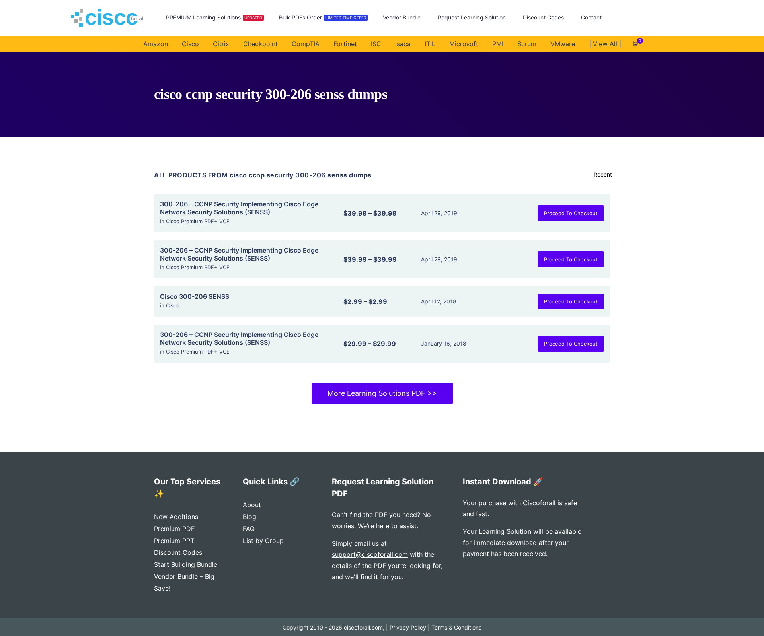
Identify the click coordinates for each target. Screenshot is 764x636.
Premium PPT (174, 541)
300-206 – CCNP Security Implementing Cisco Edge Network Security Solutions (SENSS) (239, 208)
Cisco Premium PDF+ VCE (198, 221)
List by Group (263, 541)
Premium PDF (174, 529)
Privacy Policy (408, 627)
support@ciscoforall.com (370, 554)
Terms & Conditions (456, 627)
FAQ (249, 529)
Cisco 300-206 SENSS (194, 296)
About (252, 505)
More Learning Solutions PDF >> (382, 393)
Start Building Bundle (185, 564)
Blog (249, 517)
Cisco (172, 305)
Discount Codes (178, 552)
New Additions (176, 517)
